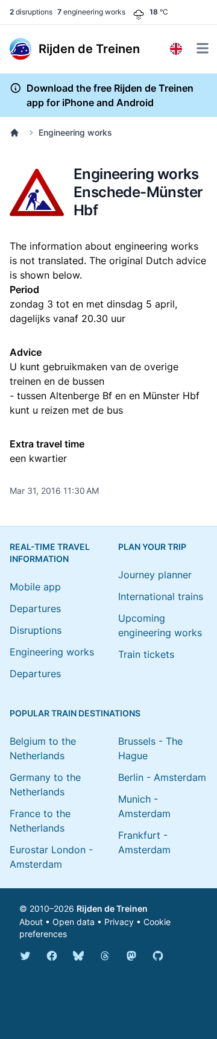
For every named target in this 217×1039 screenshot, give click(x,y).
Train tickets (146, 654)
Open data (73, 922)
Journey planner (155, 575)
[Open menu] (202, 48)
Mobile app (35, 587)
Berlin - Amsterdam (162, 777)
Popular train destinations (75, 713)
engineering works (91, 11)
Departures (35, 608)
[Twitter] (25, 956)
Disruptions (35, 630)
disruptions (31, 11)
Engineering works (75, 132)
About (31, 922)
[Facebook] (52, 956)
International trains (160, 596)
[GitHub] (158, 956)
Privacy (119, 922)
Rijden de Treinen (112, 908)
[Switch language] (176, 49)
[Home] (17, 132)
